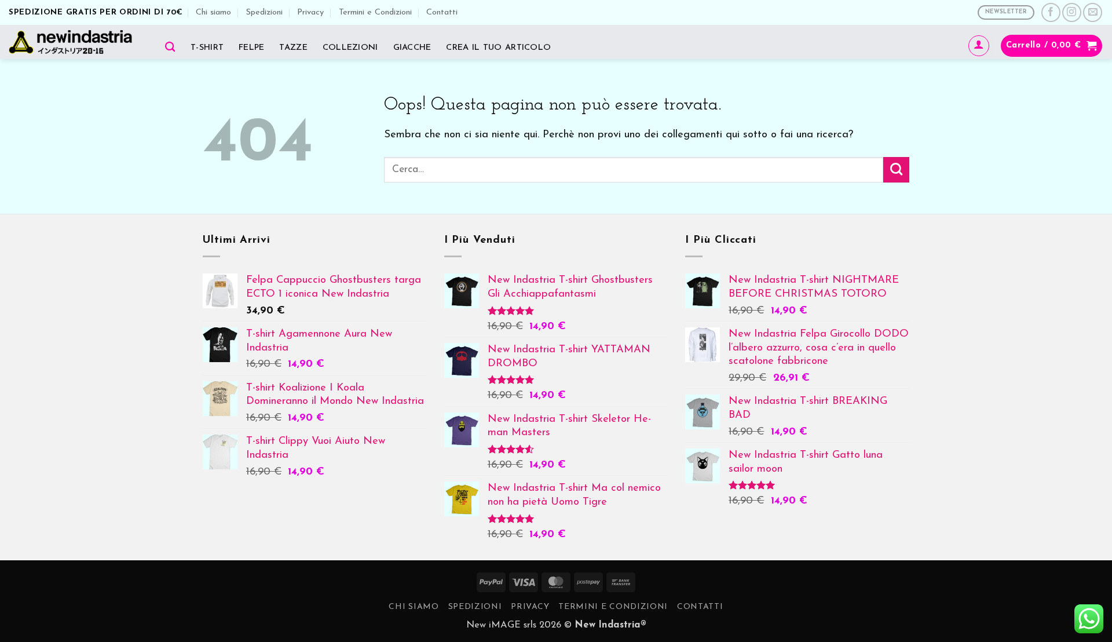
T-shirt (207, 47)
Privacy (310, 12)
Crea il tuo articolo (498, 47)
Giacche (412, 47)
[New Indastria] (74, 42)
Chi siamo (213, 12)
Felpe (251, 47)
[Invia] (896, 170)
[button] (978, 45)
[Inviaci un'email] (1092, 12)
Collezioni (350, 47)
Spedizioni (264, 12)
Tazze (293, 47)
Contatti (442, 12)
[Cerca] (170, 46)
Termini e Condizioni (375, 12)
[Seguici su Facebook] (1050, 12)
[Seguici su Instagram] (1071, 12)
